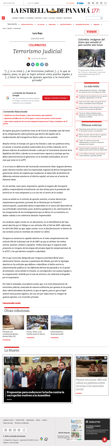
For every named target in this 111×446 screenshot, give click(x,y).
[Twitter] (28, 64)
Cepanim (96, 24)
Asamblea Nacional (82, 24)
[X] (93, 3)
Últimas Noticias (27, 24)
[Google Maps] (41, 439)
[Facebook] (97, 3)
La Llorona (41, 24)
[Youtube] (105, 3)
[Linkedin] (42, 64)
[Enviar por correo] (46, 64)
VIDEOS (92, 31)
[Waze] (46, 439)
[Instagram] (101, 3)
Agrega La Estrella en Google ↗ (56, 98)
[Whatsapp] (37, 64)
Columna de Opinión (39, 58)
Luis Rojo (37, 33)
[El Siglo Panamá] (80, 3)
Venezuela (52, 24)
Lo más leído (91, 86)
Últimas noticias (92, 125)
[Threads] (89, 3)
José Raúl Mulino (65, 24)
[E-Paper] (70, 3)
